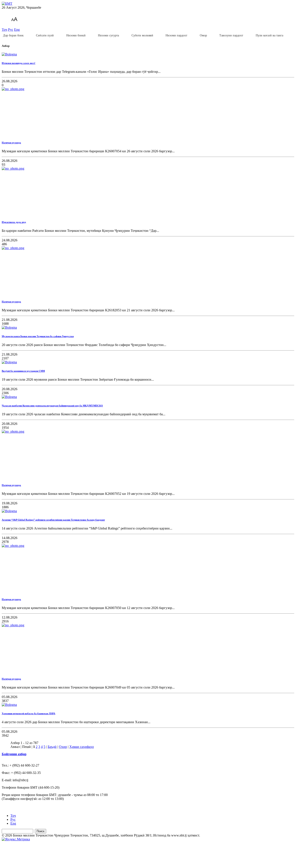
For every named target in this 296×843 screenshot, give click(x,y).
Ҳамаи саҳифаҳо (81, 747)
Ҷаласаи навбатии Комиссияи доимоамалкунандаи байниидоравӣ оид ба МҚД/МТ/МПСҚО (52, 405)
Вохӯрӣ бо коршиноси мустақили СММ (23, 371)
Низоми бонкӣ (76, 35)
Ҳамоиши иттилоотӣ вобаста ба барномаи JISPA (28, 713)
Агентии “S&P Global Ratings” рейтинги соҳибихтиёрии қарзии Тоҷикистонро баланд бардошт (53, 519)
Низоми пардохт (176, 35)
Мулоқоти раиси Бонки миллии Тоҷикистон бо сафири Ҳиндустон (38, 336)
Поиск (40, 831)
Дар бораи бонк (13, 35)
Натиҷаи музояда (11, 142)
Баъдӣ (52, 747)
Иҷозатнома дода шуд (14, 222)
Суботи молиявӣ (142, 35)
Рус (10, 29)
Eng (17, 29)
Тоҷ (4, 29)
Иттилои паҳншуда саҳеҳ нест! (18, 63)
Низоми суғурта (108, 35)
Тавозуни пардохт (231, 35)
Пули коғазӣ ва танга (269, 35)
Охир (63, 747)
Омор (203, 35)
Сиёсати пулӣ (45, 35)
